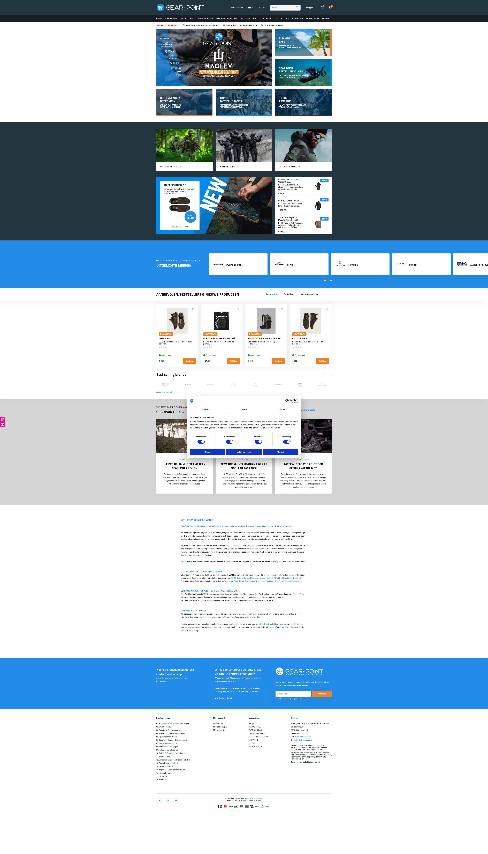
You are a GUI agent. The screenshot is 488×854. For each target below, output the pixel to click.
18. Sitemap (161, 780)
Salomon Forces (243, 578)
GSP (205, 594)
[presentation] (325, 281)
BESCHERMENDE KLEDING (227, 19)
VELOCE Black (165, 338)
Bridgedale (260, 581)
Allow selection (244, 452)
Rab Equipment (281, 581)
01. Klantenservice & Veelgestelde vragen (172, 724)
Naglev (296, 581)
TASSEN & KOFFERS (204, 19)
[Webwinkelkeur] (329, 798)
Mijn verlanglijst (219, 730)
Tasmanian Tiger (231, 581)
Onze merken (163, 392)
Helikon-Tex (243, 581)
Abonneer (322, 694)
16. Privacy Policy (163, 773)
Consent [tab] (206, 409)
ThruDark (269, 578)
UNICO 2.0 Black (299, 338)
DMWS (251, 798)
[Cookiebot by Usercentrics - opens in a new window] (287, 401)
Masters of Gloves (257, 578)
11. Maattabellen (163, 757)
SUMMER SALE (171, 19)
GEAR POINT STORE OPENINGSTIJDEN (241, 25)
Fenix (290, 581)
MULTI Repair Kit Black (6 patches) (219, 338)
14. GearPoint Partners (165, 766)
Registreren (218, 724)
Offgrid (277, 578)
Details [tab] (244, 409)
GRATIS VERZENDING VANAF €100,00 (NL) (202, 25)
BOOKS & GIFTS (312, 19)
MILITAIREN (245, 19)
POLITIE (256, 19)
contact (232, 624)
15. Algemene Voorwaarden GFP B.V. (171, 770)
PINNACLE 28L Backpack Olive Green (264, 338)
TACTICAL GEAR (187, 19)
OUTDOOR (284, 19)
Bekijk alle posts (307, 410)
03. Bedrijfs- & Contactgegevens (169, 730)
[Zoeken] (297, 8)
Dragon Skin (298, 578)
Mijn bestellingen (220, 727)
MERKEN (325, 19)
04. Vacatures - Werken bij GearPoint (170, 733)
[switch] (229, 442)
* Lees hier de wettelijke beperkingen (288, 699)
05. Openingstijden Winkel (166, 737)
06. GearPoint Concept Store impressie (171, 740)
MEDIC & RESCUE (270, 19)
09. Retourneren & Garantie (167, 750)
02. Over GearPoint (163, 727)
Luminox (252, 581)
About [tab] (282, 409)
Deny (207, 452)
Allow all (280, 452)
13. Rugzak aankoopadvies (167, 763)
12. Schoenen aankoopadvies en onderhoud (173, 760)
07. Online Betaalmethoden (167, 743)
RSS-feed (259, 798)
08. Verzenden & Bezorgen (167, 747)
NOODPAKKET (297, 19)
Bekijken (189, 361)
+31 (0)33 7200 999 (303, 737)
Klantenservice (237, 8)
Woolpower (270, 581)
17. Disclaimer (161, 776)
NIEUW (159, 19)
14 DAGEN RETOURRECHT (274, 25)
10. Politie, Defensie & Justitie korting (171, 753)
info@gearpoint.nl (223, 698)
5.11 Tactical (285, 578)
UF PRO (233, 578)
